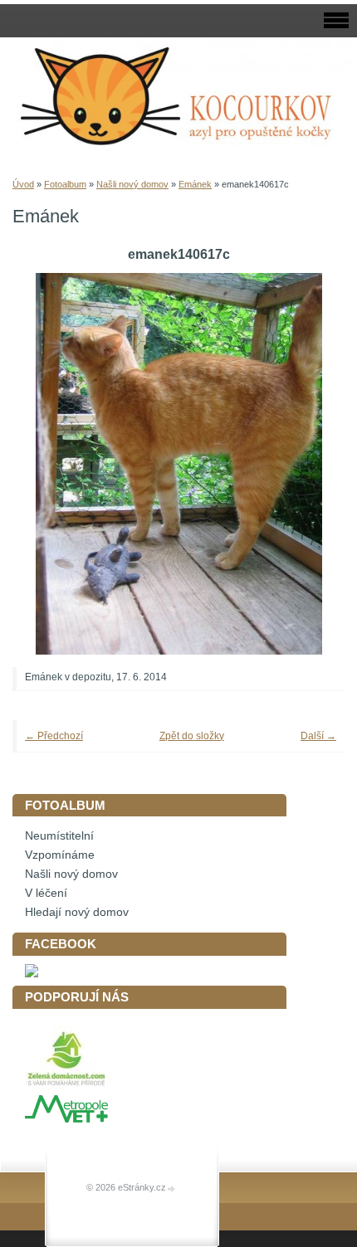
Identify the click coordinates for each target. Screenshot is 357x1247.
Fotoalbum (65, 184)
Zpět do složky (191, 736)
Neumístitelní (59, 836)
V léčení (46, 893)
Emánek (195, 184)
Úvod (23, 184)
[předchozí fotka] (47, 464)
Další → (318, 736)
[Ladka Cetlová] (31, 973)
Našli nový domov (132, 184)
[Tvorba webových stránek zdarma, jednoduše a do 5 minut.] (172, 1188)
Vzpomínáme (60, 855)
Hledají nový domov (77, 912)
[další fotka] (309, 464)
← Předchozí (54, 736)
